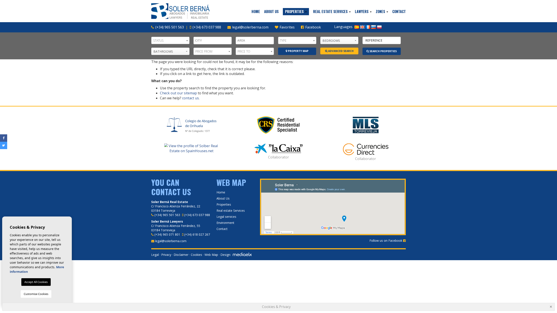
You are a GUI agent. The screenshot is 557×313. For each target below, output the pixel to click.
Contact (399, 11)
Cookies (196, 255)
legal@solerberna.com (250, 27)
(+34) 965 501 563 (169, 27)
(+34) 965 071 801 (167, 234)
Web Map (211, 255)
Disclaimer (181, 255)
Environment (225, 223)
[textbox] (214, 40)
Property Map (298, 51)
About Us (271, 11)
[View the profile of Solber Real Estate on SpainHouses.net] (191, 148)
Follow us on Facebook (386, 240)
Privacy (166, 255)
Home (256, 11)
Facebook (312, 27)
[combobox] (170, 40)
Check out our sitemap (178, 93)
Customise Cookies (36, 294)
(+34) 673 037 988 (207, 27)
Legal (155, 255)
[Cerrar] (551, 307)
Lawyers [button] (362, 11)
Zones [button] (381, 11)
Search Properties (383, 51)
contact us (190, 98)
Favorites (287, 27)
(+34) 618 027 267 (197, 234)
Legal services (226, 217)
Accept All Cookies (36, 282)
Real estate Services (230, 210)
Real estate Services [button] (331, 11)
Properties (223, 204)
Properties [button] (295, 11)
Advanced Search (340, 51)
